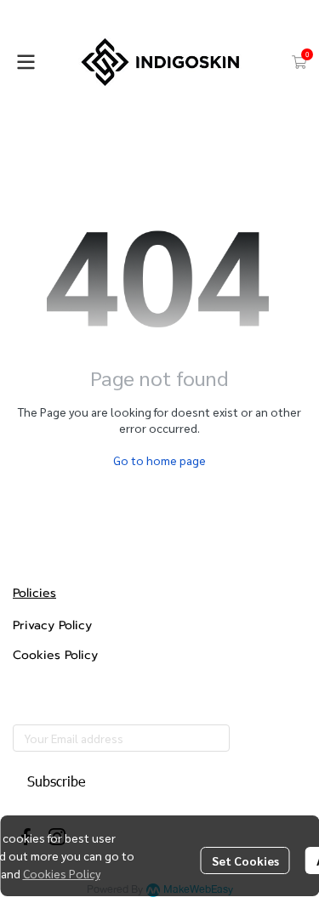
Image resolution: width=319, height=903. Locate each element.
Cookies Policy (61, 873)
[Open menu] (26, 62)
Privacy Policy (52, 625)
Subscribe (56, 781)
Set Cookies (245, 860)
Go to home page (159, 460)
